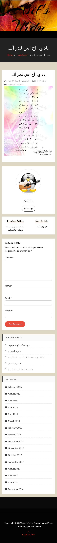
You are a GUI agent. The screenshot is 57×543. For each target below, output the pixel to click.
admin (27, 81)
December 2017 (16, 441)
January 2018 (14, 434)
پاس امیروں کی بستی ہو (20, 369)
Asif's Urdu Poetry (28, 26)
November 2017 (16, 448)
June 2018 (13, 407)
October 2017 (15, 455)
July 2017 (12, 475)
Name (8, 285)
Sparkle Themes (34, 526)
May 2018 (13, 414)
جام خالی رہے (14, 351)
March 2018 (14, 421)
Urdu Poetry (40, 81)
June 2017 (13, 482)
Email (8, 298)
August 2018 (14, 393)
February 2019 (15, 386)
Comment (9, 257)
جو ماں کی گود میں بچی (19, 345)
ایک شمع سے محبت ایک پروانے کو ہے (27, 357)
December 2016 (16, 489)
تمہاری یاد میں (14, 363)
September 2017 (16, 461)
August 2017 (14, 468)
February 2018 (15, 427)
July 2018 (12, 400)
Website (9, 310)
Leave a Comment (15, 84)
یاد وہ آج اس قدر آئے (28, 74)
